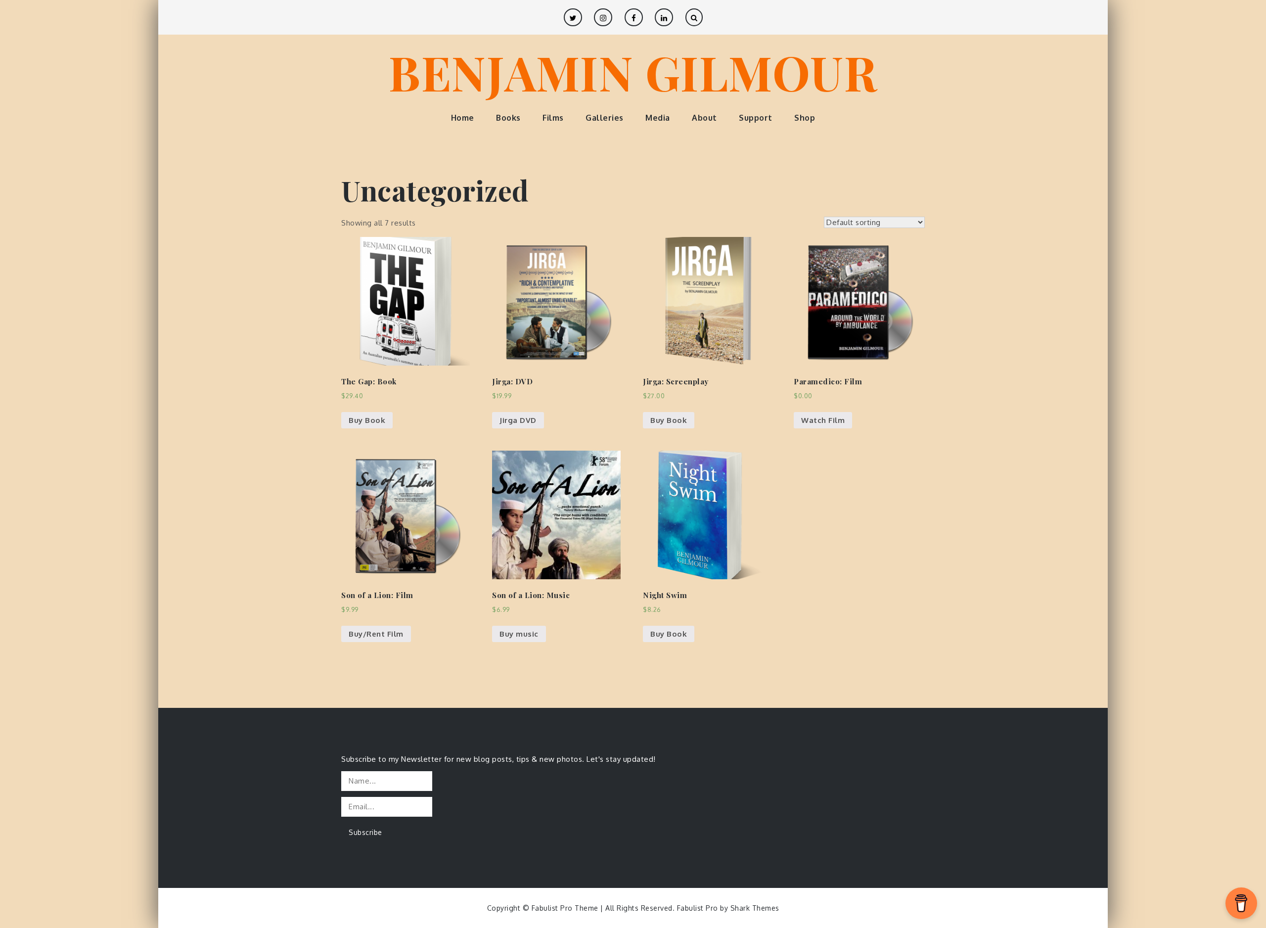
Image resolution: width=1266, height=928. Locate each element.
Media (657, 118)
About (704, 118)
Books (508, 118)
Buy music (519, 634)
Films (553, 118)
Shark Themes (754, 908)
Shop (804, 118)
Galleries (605, 118)
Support (755, 118)
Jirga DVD (518, 420)
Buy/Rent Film (376, 634)
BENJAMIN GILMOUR (633, 71)
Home (462, 118)
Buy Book (367, 420)
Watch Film (823, 420)
